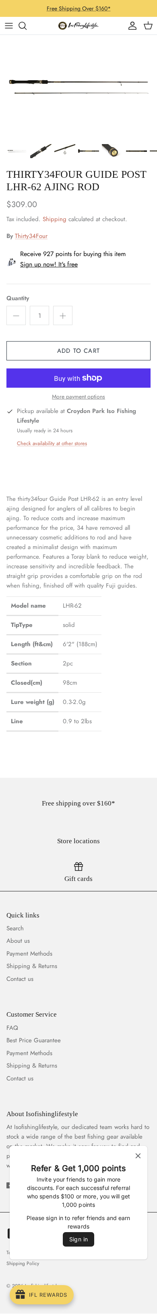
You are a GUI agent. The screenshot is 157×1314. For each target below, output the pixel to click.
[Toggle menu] (9, 26)
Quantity (17, 298)
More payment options (78, 396)
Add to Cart (78, 350)
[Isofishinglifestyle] (78, 26)
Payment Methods (29, 953)
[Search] (26, 26)
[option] (78, 87)
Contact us (19, 978)
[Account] (130, 26)
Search (15, 928)
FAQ (12, 1027)
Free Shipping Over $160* (79, 8)
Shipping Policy (22, 1263)
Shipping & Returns (31, 966)
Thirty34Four (31, 236)
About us (18, 940)
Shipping (54, 219)
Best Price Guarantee (33, 1040)
